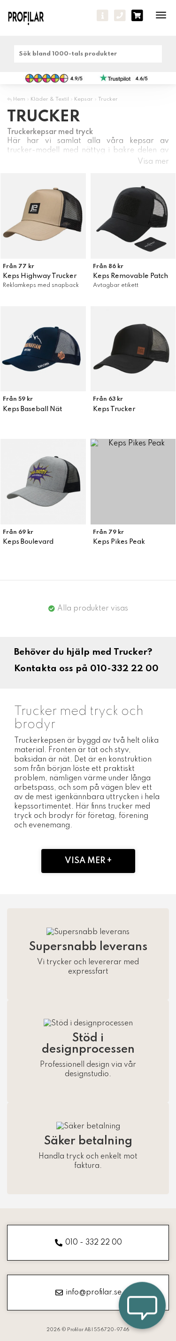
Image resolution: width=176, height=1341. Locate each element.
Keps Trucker (114, 409)
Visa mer (153, 162)
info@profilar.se (94, 1292)
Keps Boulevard (28, 542)
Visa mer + (88, 861)
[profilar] (31, 18)
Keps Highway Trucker (40, 276)
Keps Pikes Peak (119, 542)
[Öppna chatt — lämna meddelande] (142, 1307)
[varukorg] (137, 15)
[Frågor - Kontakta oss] (102, 15)
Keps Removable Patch (130, 276)
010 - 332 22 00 (93, 1242)
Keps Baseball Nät (32, 409)
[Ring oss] (120, 15)
